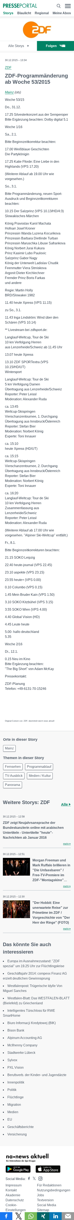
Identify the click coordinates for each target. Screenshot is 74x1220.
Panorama (12, 785)
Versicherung (17, 1134)
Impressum (14, 1185)
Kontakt (11, 1190)
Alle (65, 804)
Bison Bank (15, 1030)
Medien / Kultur (40, 775)
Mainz (9, 92)
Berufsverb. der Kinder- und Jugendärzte (36, 1075)
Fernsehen (13, 766)
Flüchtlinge (15, 1097)
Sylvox (12, 1060)
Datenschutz (15, 1200)
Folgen (51, 46)
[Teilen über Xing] (43, 1216)
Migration (14, 1104)
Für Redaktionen (49, 1185)
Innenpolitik (15, 1082)
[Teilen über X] (18, 1216)
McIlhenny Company (22, 1045)
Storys (8, 13)
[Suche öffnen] (59, 6)
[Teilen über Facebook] (6, 1216)
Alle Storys (16, 46)
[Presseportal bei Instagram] (39, 1178)
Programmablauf (39, 766)
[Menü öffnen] (68, 6)
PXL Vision (15, 1067)
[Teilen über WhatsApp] (31, 1216)
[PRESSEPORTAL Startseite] (20, 6)
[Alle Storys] (37, 37)
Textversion (45, 1200)
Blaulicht (24, 13)
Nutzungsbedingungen (53, 1190)
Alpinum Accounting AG (24, 1038)
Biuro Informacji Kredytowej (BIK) (31, 1023)
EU (9, 1119)
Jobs (40, 1195)
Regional (42, 13)
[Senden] (68, 1216)
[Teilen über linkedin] (55, 1216)
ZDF (8, 67)
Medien (12, 1112)
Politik (11, 1090)
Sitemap (43, 1210)
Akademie (13, 1195)
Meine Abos (62, 13)
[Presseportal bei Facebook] (27, 1179)
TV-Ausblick (14, 775)
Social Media (46, 1205)
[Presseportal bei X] (33, 1179)
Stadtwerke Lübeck (21, 1052)
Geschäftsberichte (20, 1127)
